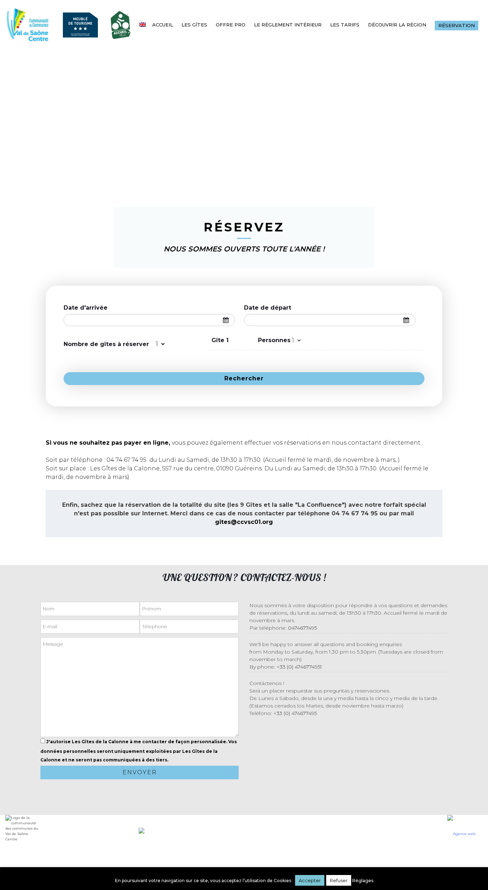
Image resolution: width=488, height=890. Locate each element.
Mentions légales (344, 831)
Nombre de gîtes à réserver (106, 344)
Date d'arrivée (86, 307)
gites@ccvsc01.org (244, 522)
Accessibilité (355, 818)
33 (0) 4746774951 (301, 667)
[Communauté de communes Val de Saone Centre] (27, 24)
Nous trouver (106, 844)
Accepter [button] (310, 880)
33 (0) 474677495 (297, 713)
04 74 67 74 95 (126, 459)
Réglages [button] (362, 880)
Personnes (274, 340)
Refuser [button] (339, 880)
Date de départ (267, 307)
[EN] (143, 24)
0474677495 (302, 628)
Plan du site (388, 831)
